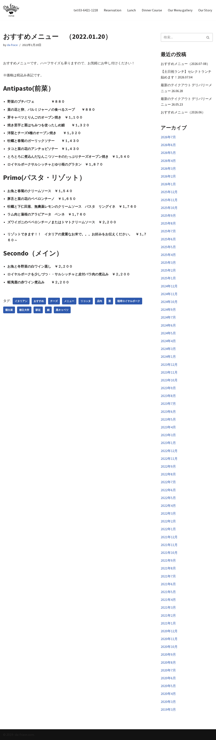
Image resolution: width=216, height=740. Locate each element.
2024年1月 (168, 356)
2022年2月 (168, 521)
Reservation (112, 10)
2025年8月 (168, 223)
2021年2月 (168, 615)
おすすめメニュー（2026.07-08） (185, 64)
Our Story (205, 10)
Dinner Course (152, 10)
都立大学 (24, 309)
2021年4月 (168, 599)
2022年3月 (168, 513)
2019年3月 (168, 709)
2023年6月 (168, 411)
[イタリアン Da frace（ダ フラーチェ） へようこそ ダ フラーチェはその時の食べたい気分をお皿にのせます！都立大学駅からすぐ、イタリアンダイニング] (11, 10)
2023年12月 (169, 364)
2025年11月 (169, 200)
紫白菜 (9, 309)
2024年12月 (169, 286)
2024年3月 (168, 349)
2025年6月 (168, 239)
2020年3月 (168, 702)
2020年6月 (168, 678)
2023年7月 (168, 403)
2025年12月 (169, 192)
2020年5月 (168, 686)
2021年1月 (168, 623)
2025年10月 (169, 208)
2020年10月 (169, 646)
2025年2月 (168, 270)
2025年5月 (168, 247)
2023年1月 (168, 443)
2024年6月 (168, 325)
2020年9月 (168, 654)
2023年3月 (168, 435)
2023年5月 (168, 419)
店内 (99, 301)
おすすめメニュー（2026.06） (183, 112)
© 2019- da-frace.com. (19, 734)
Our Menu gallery (180, 10)
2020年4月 (168, 694)
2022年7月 (168, 482)
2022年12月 (169, 451)
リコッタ (86, 301)
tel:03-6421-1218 (86, 10)
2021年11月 (169, 545)
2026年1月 (168, 184)
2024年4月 (168, 341)
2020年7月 (168, 670)
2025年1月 (168, 278)
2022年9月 (168, 466)
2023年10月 (169, 380)
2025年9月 (168, 215)
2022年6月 (168, 490)
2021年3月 (168, 607)
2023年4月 (168, 427)
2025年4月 (168, 255)
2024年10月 (169, 302)
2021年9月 (168, 560)
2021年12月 (169, 537)
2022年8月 (168, 474)
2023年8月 (168, 396)
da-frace (12, 45)
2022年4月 (168, 505)
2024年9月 (168, 309)
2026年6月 (168, 145)
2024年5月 (168, 333)
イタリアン (21, 301)
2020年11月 (169, 639)
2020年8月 (168, 662)
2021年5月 (168, 592)
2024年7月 (168, 317)
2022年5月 (168, 498)
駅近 (38, 309)
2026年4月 (168, 161)
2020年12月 (169, 631)
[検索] (208, 37)
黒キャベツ (62, 309)
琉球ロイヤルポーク (128, 301)
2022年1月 (168, 529)
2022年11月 (169, 458)
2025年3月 (168, 262)
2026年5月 (168, 153)
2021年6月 (168, 584)
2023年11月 (169, 372)
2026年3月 (168, 168)
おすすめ (39, 301)
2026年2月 (168, 176)
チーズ (54, 301)
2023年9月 (168, 388)
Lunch (131, 10)
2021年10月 (169, 552)
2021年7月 (168, 576)
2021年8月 (168, 568)
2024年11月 (169, 294)
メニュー (69, 301)
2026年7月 (168, 137)
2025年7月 (168, 231)
